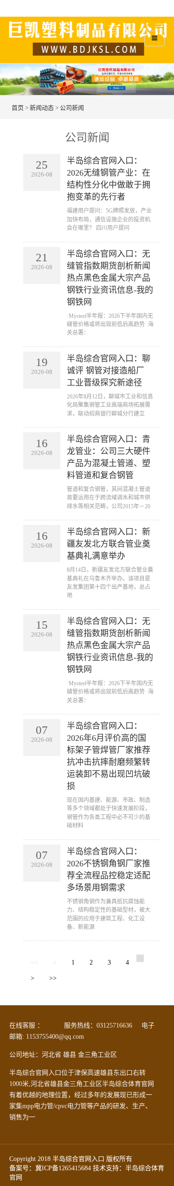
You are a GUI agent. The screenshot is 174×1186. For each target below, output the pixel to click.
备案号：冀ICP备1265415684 (50, 1168)
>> (53, 978)
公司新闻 (72, 107)
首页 (18, 107)
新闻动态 (42, 107)
